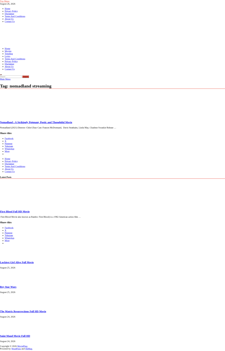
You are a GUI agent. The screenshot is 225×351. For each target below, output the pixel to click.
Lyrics (7, 56)
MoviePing (22, 346)
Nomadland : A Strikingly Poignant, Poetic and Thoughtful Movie (36, 122)
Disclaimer (9, 13)
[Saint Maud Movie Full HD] (8, 330)
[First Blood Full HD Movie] (20, 206)
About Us (9, 19)
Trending (9, 53)
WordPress (16, 348)
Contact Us (10, 21)
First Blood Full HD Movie (15, 211)
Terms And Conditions (15, 16)
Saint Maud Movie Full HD (15, 335)
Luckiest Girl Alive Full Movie (17, 262)
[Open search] (1, 74)
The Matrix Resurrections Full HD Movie (23, 311)
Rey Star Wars (8, 286)
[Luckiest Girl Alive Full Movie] (8, 257)
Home (7, 8)
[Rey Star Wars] (8, 281)
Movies (8, 51)
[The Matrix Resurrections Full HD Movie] (8, 306)
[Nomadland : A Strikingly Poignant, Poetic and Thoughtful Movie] (112, 105)
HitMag (28, 348)
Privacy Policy (11, 11)
